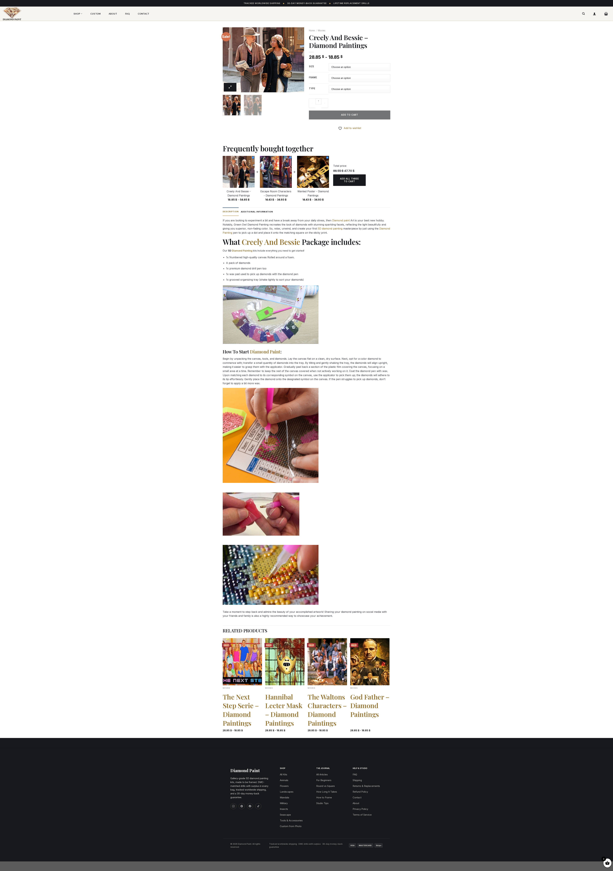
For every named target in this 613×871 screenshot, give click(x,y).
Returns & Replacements (366, 785)
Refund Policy (360, 791)
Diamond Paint (265, 352)
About (113, 13)
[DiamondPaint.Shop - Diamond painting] (34, 14)
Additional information (257, 211)
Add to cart (349, 114)
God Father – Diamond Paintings (369, 705)
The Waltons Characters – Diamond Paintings (327, 709)
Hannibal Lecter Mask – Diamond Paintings (283, 709)
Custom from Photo (291, 826)
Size (311, 66)
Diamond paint (341, 220)
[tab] (231, 211)
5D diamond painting (330, 228)
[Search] (583, 13)
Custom (95, 13)
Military (284, 803)
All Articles (322, 774)
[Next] (298, 59)
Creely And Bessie (271, 242)
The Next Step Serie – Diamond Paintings (241, 709)
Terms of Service (362, 814)
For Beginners (323, 780)
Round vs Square (325, 785)
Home (312, 30)
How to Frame (324, 797)
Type (312, 88)
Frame (313, 77)
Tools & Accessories (291, 820)
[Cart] (606, 14)
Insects (284, 808)
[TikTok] (258, 806)
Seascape (285, 814)
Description (231, 211)
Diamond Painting (242, 250)
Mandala (284, 797)
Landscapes (286, 791)
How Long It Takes (326, 791)
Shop (77, 13)
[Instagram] (233, 806)
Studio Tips (322, 803)
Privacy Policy (360, 808)
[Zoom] (230, 87)
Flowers (284, 785)
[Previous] (228, 59)
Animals (284, 780)
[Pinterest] (242, 806)
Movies (321, 30)
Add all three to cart (349, 180)
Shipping (357, 780)
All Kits (283, 774)
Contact (143, 13)
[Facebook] (250, 806)
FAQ (127, 13)
